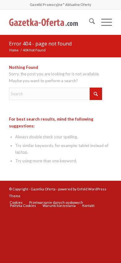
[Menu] (103, 22)
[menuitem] (89, 22)
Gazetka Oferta (43, 189)
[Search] (89, 22)
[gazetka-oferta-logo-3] (50, 22)
